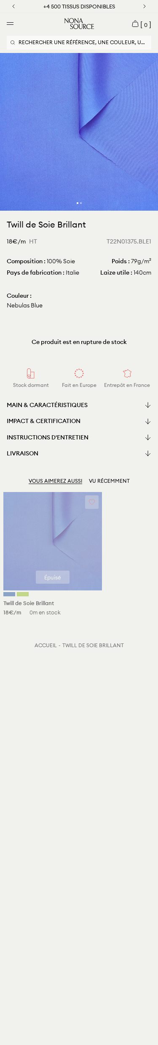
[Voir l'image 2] (81, 203)
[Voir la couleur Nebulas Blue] (9, 594)
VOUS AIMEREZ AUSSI (55, 481)
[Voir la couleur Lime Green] (23, 594)
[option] (79, 132)
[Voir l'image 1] (77, 203)
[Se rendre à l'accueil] (79, 24)
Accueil (46, 645)
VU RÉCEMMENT (109, 481)
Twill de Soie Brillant (93, 645)
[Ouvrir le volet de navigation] (10, 23)
